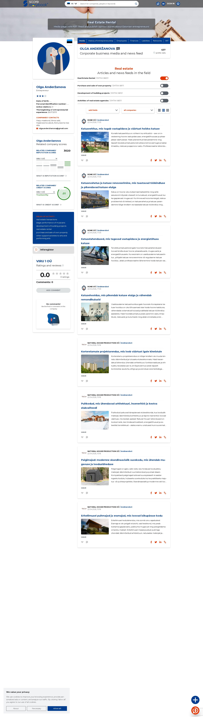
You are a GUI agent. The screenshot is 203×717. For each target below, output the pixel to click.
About (16, 708)
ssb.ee (83, 155)
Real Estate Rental (93, 78)
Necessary (36, 708)
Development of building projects (100, 93)
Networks (157, 41)
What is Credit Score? (47, 205)
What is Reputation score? (50, 176)
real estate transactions (46, 219)
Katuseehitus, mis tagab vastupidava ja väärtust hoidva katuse (120, 128)
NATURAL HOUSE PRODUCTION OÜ (110, 343)
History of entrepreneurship (100, 41)
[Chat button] (158, 4)
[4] (167, 110)
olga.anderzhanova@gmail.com (53, 128)
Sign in (170, 4)
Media (82, 41)
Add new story (186, 700)
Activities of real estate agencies (100, 100)
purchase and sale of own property (52, 232)
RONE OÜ (98, 120)
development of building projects (51, 226)
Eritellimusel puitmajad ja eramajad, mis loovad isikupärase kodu (121, 515)
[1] (159, 110)
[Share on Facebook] (151, 160)
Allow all (57, 708)
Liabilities (146, 41)
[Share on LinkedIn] (160, 160)
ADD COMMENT (53, 290)
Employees (122, 41)
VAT (167, 41)
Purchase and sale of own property (101, 85)
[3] (163, 110)
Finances (134, 41)
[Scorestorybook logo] (35, 3)
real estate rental (44, 229)
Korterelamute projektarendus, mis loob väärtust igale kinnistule (121, 351)
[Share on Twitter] (156, 160)
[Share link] (165, 160)
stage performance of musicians (50, 223)
